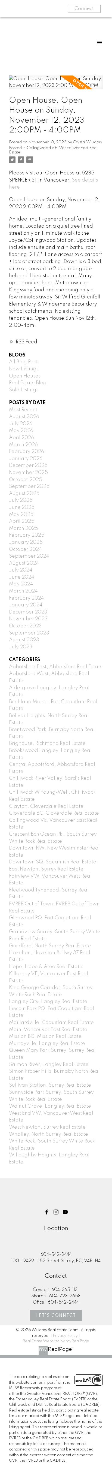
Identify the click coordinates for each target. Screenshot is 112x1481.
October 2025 (25, 479)
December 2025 (28, 465)
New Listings (24, 369)
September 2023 (29, 633)
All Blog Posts (24, 361)
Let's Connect (56, 1316)
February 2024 (26, 598)
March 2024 (23, 591)
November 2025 (28, 472)
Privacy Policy (65, 1336)
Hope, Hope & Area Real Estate (45, 966)
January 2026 (25, 458)
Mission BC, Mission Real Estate (45, 1036)
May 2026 (21, 430)
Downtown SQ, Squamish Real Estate (52, 862)
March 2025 (23, 528)
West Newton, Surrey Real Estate (47, 1127)
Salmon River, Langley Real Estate (49, 1064)
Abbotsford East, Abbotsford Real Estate (56, 666)
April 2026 (21, 437)
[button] (46, 1212)
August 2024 (24, 563)
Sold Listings (23, 390)
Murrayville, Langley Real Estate (47, 1043)
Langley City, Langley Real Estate (48, 1001)
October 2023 (25, 626)
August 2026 (24, 416)
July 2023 (20, 647)
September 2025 (29, 486)
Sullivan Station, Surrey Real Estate (50, 1085)
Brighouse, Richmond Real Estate (47, 743)
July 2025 (21, 500)
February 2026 (26, 451)
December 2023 (28, 612)
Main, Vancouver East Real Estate (48, 1029)
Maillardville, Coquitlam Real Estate (51, 1022)
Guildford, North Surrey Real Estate (50, 946)
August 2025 (24, 493)
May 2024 (21, 584)
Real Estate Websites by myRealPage (56, 1341)
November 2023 (28, 618)
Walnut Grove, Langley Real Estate (50, 1106)
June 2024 (21, 577)
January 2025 (26, 542)
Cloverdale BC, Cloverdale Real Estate (54, 813)
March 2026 (23, 444)
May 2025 (21, 514)
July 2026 (20, 423)
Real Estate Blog (27, 382)
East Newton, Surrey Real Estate (46, 869)
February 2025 (26, 535)
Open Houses (25, 376)
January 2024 (25, 605)
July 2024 (20, 570)
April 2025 (21, 521)
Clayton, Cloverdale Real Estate (46, 806)
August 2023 (24, 639)
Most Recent (23, 409)
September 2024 (29, 556)
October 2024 (25, 549)
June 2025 (22, 507)
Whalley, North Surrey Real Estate (48, 1134)
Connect (84, 8)
